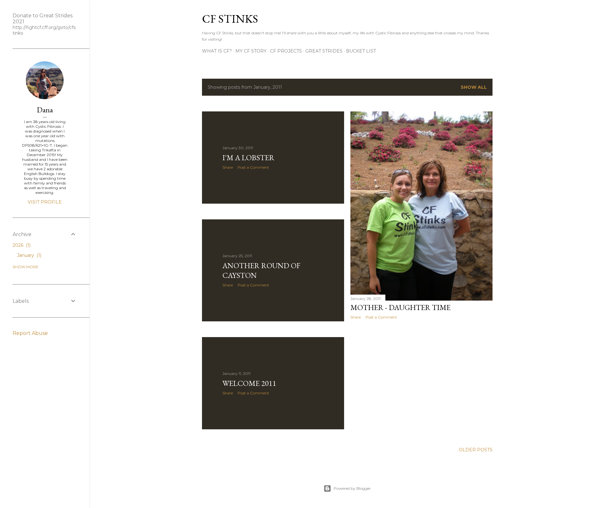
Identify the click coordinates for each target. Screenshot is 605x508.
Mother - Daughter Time (400, 307)
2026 (21, 245)
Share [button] (227, 167)
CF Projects (286, 51)
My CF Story (251, 51)
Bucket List (361, 51)
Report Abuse (30, 333)
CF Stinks (230, 18)
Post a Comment (253, 167)
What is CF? (217, 51)
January (28, 255)
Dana (45, 110)
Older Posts (476, 450)
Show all (474, 87)
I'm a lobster (248, 157)
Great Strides (324, 51)
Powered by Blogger (352, 488)
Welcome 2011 (249, 383)
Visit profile (45, 202)
